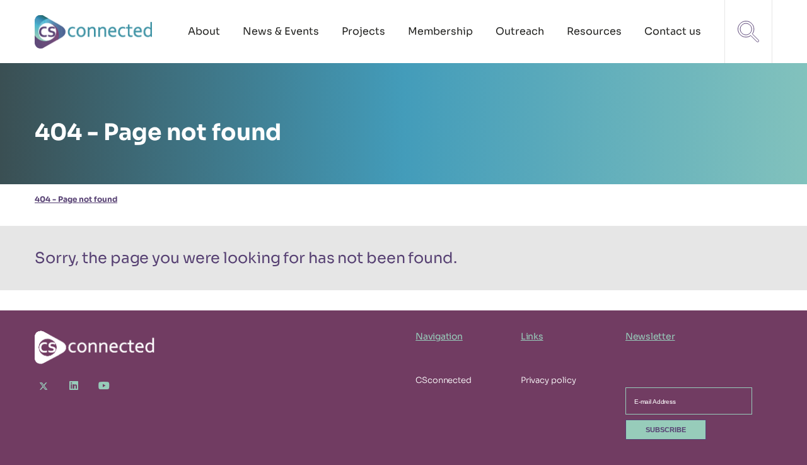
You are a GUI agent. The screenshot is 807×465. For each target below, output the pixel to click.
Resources (594, 31)
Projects (363, 31)
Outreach (520, 31)
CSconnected (443, 380)
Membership (440, 31)
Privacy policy (548, 380)
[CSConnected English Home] (94, 32)
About (204, 31)
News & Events (281, 31)
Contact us (672, 31)
